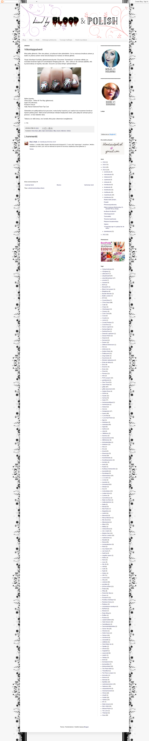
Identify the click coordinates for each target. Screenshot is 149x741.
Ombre (104, 573)
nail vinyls (105, 551)
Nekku (104, 557)
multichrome (106, 538)
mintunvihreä (106, 529)
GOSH (104, 393)
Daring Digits (106, 329)
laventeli (104, 482)
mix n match (105, 531)
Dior (103, 347)
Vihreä (104, 693)
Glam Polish (106, 384)
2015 (104, 164)
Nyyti (103, 571)
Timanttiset (105, 671)
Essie (104, 369)
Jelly (103, 431)
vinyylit (104, 695)
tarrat (103, 659)
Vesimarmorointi (107, 691)
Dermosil (105, 340)
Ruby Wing (105, 613)
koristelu (104, 462)
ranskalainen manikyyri (109, 606)
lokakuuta (107, 177)
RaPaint (104, 608)
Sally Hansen (106, 622)
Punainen (105, 597)
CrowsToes (105, 324)
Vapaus (106, 224)
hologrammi (105, 411)
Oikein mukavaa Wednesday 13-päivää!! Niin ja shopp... (113, 208)
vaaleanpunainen (107, 684)
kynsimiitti (105, 471)
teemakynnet (106, 662)
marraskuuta (108, 174)
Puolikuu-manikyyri (108, 600)
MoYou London (106, 535)
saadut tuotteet (106, 620)
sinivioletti (105, 640)
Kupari (104, 466)
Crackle (104, 318)
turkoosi (104, 677)
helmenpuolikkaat (107, 402)
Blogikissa (105, 291)
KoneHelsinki (106, 458)
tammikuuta (107, 231)
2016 (104, 162)
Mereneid (105, 515)
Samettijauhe (106, 624)
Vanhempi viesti (89, 185)
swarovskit (105, 653)
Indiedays (105, 422)
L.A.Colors (105, 478)
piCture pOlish (106, 586)
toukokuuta (107, 190)
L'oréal (104, 480)
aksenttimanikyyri (107, 278)
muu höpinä (105, 549)
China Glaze (34, 130)
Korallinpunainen (107, 460)
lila (103, 489)
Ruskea (104, 617)
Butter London (106, 296)
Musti (103, 546)
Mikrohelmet (106, 522)
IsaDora (104, 429)
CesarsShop (106, 300)
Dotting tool (105, 353)
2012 (104, 234)
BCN (103, 285)
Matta (104, 504)
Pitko (103, 591)
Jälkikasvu (105, 433)
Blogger (86, 727)
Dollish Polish (106, 351)
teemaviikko (105, 664)
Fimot (104, 371)
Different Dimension (108, 344)
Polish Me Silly (106, 593)
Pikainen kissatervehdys (111, 221)
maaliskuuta (108, 195)
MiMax (104, 526)
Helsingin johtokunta (49, 40)
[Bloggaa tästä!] (45, 128)
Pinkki (104, 589)
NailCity (104, 553)
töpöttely (104, 682)
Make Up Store (106, 500)
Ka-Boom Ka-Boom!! (110, 211)
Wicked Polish (106, 708)
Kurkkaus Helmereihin (109, 469)
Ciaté (103, 305)
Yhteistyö (105, 713)
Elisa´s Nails (33, 142)
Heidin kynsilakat (81, 40)
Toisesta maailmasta (110, 219)
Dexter (104, 342)
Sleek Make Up (106, 644)
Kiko (103, 447)
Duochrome (105, 358)
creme (104, 320)
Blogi (24, 40)
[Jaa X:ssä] (47, 128)
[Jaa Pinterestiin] (52, 128)
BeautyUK (105, 287)
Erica (103, 364)
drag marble (106, 356)
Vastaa (32, 149)
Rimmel (104, 611)
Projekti (106, 202)
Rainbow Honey (107, 602)
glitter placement (107, 389)
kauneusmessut (107, 438)
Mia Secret (105, 520)
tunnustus (105, 675)
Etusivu (59, 185)
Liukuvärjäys (106, 491)
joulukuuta (107, 172)
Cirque (104, 307)
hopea (104, 413)
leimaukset (105, 484)
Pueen (104, 595)
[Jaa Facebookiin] (49, 128)
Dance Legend (106, 327)
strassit (58, 130)
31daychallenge (107, 269)
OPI (103, 575)
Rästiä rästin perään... (110, 199)
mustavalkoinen (107, 544)
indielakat (105, 424)
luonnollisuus (106, 498)
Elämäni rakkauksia (108, 360)
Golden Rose (106, 391)
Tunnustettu (107, 216)
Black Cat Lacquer (107, 289)
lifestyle (104, 486)
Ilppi (103, 420)
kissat (104, 451)
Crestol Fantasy (107, 322)
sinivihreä (105, 637)
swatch (104, 655)
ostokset (104, 582)
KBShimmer (105, 440)
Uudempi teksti (29, 185)
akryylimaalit (106, 276)
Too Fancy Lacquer (108, 673)
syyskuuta (107, 179)
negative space (106, 555)
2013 (104, 170)
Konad (104, 455)
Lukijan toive (106, 493)
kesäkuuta (107, 187)
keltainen (105, 444)
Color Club (105, 313)
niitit (103, 566)
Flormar (104, 373)
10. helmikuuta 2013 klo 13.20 (47, 142)
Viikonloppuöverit (109, 214)
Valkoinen (63, 130)
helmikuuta (107, 197)
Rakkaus (105, 604)
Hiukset (104, 407)
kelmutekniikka (106, 442)
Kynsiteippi (105, 473)
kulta (103, 464)
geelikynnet (105, 380)
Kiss (103, 449)
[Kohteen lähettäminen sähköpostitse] (43, 128)
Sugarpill (105, 651)
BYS (103, 298)
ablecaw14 (105, 273)
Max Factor (105, 509)
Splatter (104, 646)
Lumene (104, 495)
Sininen (104, 635)
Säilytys (104, 657)
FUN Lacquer (106, 378)
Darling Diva (106, 331)
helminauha (105, 404)
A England (105, 271)
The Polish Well (107, 668)
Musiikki (104, 540)
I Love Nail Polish (107, 418)
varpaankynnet (106, 688)
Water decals (106, 704)
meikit (104, 513)
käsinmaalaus (49, 130)
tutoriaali (104, 680)
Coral (104, 316)
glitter (40, 130)
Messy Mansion (107, 517)
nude (103, 569)
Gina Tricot (105, 382)
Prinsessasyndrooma (110, 204)
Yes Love (105, 711)
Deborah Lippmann (108, 333)
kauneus (104, 435)
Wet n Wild (105, 706)
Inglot (43, 130)
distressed (105, 349)
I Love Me (105, 415)
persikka (104, 584)
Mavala (104, 506)
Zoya (103, 715)
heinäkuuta (107, 184)
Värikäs (69, 130)
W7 (103, 702)
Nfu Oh (104, 564)
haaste (104, 396)
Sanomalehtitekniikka (108, 626)
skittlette (104, 642)
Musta (104, 542)
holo (103, 409)
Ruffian (104, 615)
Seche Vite (105, 628)
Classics (104, 311)
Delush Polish (106, 336)
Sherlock (105, 631)
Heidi (37, 40)
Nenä (104, 560)
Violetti (104, 697)
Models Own (106, 533)
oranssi (104, 577)
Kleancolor (105, 453)
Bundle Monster (107, 293)
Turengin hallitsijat (66, 40)
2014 (104, 167)
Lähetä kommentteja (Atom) (36, 188)
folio (103, 375)
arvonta (104, 280)
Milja (30, 40)
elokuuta (107, 182)
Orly (103, 580)
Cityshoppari (106, 309)
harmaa (104, 398)
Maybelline (105, 511)
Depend (104, 338)
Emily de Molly (106, 362)
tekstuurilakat (106, 666)
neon (103, 562)
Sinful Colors (106, 633)
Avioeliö (104, 282)
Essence (104, 367)
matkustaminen (106, 502)
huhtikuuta (107, 192)
